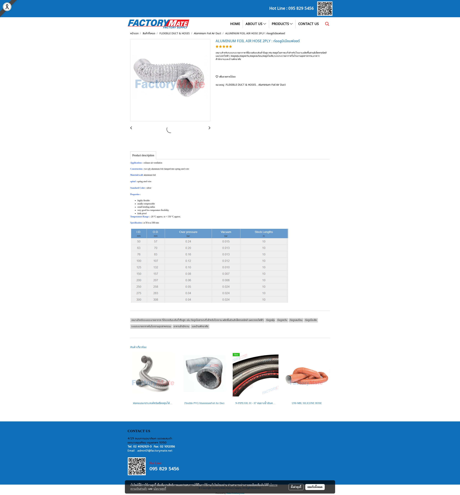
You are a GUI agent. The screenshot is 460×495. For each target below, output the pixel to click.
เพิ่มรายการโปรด (227, 77)
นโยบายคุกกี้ (159, 488)
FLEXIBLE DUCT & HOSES (241, 85)
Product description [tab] (143, 155)
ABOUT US (254, 24)
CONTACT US (308, 24)
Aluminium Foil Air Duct (272, 85)
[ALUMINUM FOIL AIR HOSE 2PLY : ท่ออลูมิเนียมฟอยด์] (170, 80)
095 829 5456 (301, 8)
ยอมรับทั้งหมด (315, 487)
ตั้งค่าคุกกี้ (296, 487)
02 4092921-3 (142, 447)
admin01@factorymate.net (154, 451)
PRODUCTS (281, 24)
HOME (235, 24)
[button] (327, 23)
